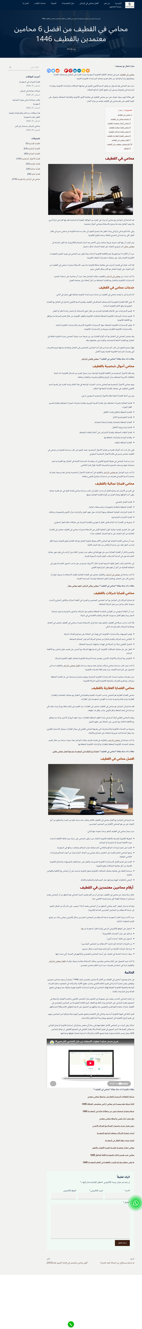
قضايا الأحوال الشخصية (31, 159)
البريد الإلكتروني (96, 1190)
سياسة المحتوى (115, 6)
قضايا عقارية (35, 164)
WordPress (112, 1325)
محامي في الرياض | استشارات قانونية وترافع (74, 1286)
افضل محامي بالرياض (71, 666)
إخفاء (120, 110)
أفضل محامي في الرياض (89, 3)
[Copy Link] (83, 71)
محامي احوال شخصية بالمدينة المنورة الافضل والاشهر (113, 1148)
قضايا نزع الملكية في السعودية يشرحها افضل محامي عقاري (75, 751)
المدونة (53, 3)
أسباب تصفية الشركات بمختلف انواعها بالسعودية (115, 1133)
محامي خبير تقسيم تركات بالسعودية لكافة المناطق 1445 (112, 1155)
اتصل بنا (26, 3)
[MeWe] (79, 71)
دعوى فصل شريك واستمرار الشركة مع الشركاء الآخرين (113, 1126)
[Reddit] (57, 71)
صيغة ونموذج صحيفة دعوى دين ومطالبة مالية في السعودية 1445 (108, 1111)
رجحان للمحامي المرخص (38, 1279)
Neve (132, 1325)
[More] (88, 71)
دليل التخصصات (68, 3)
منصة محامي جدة (41, 1294)
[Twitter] (53, 71)
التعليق (126, 1202)
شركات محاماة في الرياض (30, 91)
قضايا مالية (35, 174)
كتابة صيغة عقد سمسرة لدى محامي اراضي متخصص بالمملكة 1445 (108, 1104)
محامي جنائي (129, 246)
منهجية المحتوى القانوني (75, 1290)
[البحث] (10, 67)
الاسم (127, 1190)
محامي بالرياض (109, 472)
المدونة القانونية (60, 1278)
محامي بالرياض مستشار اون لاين (27, 126)
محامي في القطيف (127, 75)
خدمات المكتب (40, 3)
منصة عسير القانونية (40, 1284)
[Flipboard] (66, 71)
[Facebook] (49, 71)
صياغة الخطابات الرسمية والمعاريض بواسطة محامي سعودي (111, 1097)
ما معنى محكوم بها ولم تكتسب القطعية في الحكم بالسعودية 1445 (108, 1162)
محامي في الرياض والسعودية (86, 18)
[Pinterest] (70, 71)
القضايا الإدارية (34, 143)
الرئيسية (118, 3)
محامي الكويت (42, 1309)
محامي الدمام (42, 1304)
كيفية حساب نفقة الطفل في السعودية (119, 1140)
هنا (82, 929)
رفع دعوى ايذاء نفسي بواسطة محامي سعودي (116, 1119)
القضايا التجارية (34, 149)
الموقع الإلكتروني (69, 1190)
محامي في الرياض (113, 276)
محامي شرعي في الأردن (38, 1289)
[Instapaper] (62, 71)
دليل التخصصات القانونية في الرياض (66, 1282)
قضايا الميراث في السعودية (29, 82)
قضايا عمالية (35, 169)
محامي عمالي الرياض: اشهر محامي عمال (83, 586)
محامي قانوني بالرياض (90, 359)
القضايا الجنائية (34, 154)
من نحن (107, 3)
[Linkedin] (75, 71)
